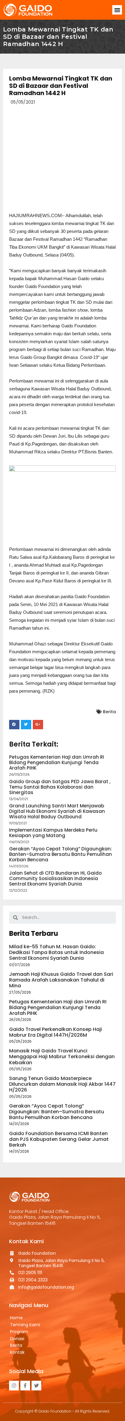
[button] (117, 10)
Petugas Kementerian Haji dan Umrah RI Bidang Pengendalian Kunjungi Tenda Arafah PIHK (56, 762)
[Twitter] (36, 1385)
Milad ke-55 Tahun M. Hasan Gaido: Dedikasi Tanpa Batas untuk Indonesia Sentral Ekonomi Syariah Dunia (56, 952)
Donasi (17, 1339)
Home (16, 1318)
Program (19, 1332)
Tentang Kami (25, 1325)
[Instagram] (14, 1385)
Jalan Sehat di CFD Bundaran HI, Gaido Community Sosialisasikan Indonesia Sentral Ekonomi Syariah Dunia (55, 878)
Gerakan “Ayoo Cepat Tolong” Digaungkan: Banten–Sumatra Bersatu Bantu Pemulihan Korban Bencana (60, 854)
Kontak (17, 1352)
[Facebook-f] (25, 1385)
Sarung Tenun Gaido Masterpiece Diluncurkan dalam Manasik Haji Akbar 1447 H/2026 (62, 1084)
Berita (109, 712)
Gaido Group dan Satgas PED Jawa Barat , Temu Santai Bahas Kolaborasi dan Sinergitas (59, 787)
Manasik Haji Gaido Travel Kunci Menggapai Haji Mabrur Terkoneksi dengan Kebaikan (62, 1056)
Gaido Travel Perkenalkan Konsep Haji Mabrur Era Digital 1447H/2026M (55, 1032)
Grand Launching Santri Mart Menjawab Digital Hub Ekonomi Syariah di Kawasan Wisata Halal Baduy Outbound (57, 811)
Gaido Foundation (55, 1411)
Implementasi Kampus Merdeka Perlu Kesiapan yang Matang (53, 833)
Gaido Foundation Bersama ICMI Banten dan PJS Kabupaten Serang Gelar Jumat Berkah (59, 1139)
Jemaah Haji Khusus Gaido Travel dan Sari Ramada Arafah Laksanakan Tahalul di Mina (61, 980)
